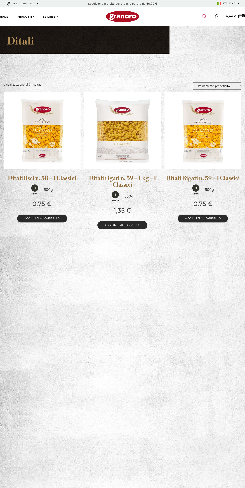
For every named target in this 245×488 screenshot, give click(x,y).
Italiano (229, 3)
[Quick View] (46, 166)
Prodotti (24, 16)
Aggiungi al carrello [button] (42, 218)
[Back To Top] (235, 478)
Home (4, 16)
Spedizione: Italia (24, 3)
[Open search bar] (204, 16)
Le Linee (49, 16)
